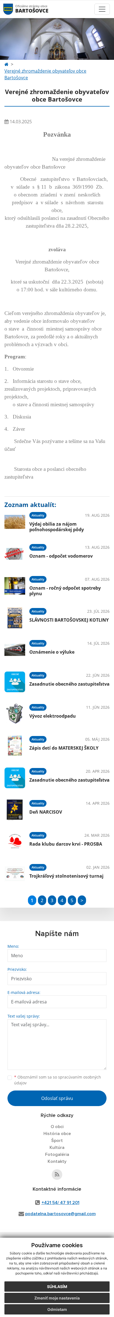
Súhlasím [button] (57, 1286)
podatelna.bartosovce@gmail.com (60, 1214)
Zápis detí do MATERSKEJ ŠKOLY (64, 748)
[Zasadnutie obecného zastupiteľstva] (14, 681)
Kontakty (57, 1161)
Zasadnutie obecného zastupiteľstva (69, 684)
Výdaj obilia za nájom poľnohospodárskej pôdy (56, 526)
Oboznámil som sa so (57, 1079)
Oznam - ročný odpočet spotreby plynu (65, 590)
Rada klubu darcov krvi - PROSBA (65, 844)
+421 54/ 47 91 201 (60, 1202)
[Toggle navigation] (102, 9)
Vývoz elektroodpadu (52, 716)
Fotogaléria (57, 1154)
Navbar (13, 9)
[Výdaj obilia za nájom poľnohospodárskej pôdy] (14, 521)
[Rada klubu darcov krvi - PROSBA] (14, 841)
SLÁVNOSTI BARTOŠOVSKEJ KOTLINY (69, 620)
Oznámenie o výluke (51, 652)
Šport (57, 1140)
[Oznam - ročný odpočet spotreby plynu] (14, 585)
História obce (57, 1133)
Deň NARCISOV (45, 812)
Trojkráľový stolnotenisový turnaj (66, 876)
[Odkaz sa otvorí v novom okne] (57, 1174)
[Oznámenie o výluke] (14, 649)
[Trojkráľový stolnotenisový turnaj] (14, 873)
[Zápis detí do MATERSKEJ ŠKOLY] (14, 745)
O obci (57, 1126)
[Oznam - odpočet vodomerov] (14, 553)
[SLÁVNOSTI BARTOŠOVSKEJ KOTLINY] (14, 617)
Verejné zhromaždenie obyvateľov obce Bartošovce (45, 74)
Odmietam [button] (57, 1309)
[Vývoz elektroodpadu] (14, 713)
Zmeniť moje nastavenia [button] (57, 1298)
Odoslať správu (57, 1098)
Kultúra (57, 1147)
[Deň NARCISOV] (14, 809)
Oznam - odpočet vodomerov (61, 556)
